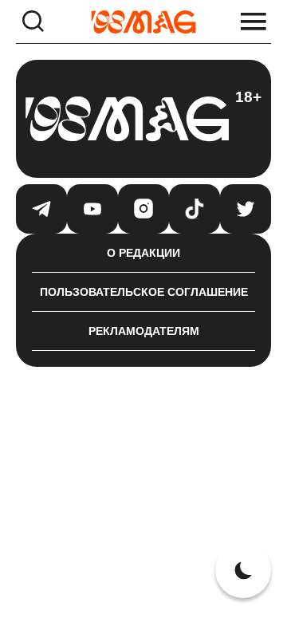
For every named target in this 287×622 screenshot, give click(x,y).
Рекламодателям (143, 331)
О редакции (143, 252)
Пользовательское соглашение (144, 291)
